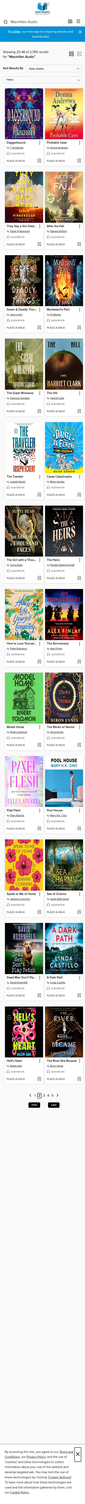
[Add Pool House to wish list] (79, 828)
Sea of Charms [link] (56, 894)
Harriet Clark (57, 398)
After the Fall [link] (55, 226)
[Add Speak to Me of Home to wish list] (39, 912)
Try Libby (14, 32)
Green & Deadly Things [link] (22, 310)
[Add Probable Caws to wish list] (79, 161)
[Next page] (57, 1095)
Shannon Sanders (20, 398)
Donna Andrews (59, 147)
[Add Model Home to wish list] (39, 745)
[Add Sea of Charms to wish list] (79, 912)
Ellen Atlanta (17, 815)
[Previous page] (30, 1095)
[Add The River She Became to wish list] (79, 1079)
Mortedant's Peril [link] (58, 310)
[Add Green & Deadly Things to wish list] (39, 328)
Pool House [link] (54, 810)
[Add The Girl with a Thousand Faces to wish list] (39, 578)
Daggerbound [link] (16, 143)
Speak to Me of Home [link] (21, 894)
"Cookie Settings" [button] (59, 1477)
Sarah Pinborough (20, 231)
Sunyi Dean (16, 565)
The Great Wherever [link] (20, 393)
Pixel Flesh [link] (14, 810)
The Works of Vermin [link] (61, 727)
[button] (71, 55)
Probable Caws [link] (57, 143)
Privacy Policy (36, 1457)
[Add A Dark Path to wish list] (79, 995)
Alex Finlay (56, 648)
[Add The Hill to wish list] (79, 411)
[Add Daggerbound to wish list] (39, 161)
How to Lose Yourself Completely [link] (22, 643)
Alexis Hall (16, 1066)
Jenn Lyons (16, 314)
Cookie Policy (19, 1492)
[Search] (5, 21)
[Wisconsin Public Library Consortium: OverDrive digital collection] (42, 8)
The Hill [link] (52, 393)
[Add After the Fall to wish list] (79, 244)
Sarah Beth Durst (59, 899)
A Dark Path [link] (55, 977)
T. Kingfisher (17, 147)
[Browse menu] (78, 21)
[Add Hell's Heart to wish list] (39, 1079)
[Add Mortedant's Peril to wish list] (79, 328)
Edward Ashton (58, 231)
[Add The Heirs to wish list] (79, 578)
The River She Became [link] (62, 1061)
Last (53, 1105)
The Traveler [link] (15, 477)
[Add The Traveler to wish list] (39, 495)
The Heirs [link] (53, 560)
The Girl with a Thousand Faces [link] (22, 560)
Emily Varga (56, 1066)
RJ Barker (55, 314)
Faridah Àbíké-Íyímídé (62, 565)
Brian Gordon (57, 481)
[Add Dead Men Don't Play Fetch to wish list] (39, 995)
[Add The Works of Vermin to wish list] (79, 745)
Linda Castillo (57, 982)
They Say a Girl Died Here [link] (22, 226)
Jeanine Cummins (20, 899)
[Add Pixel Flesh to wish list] (39, 828)
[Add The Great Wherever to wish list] (39, 411)
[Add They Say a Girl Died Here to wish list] (39, 244)
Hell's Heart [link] (14, 1061)
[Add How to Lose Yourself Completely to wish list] (39, 662)
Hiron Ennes (56, 732)
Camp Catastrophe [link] (59, 477)
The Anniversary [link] (58, 643)
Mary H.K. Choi (58, 815)
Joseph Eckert (18, 481)
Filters (10, 80)
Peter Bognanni (18, 648)
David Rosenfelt (18, 982)
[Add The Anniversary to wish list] (79, 662)
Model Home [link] (15, 727)
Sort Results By (13, 68)
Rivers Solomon (18, 732)
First (34, 1105)
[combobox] (34, 22)
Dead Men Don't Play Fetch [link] (22, 977)
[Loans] (70, 22)
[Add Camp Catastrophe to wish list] (79, 495)
